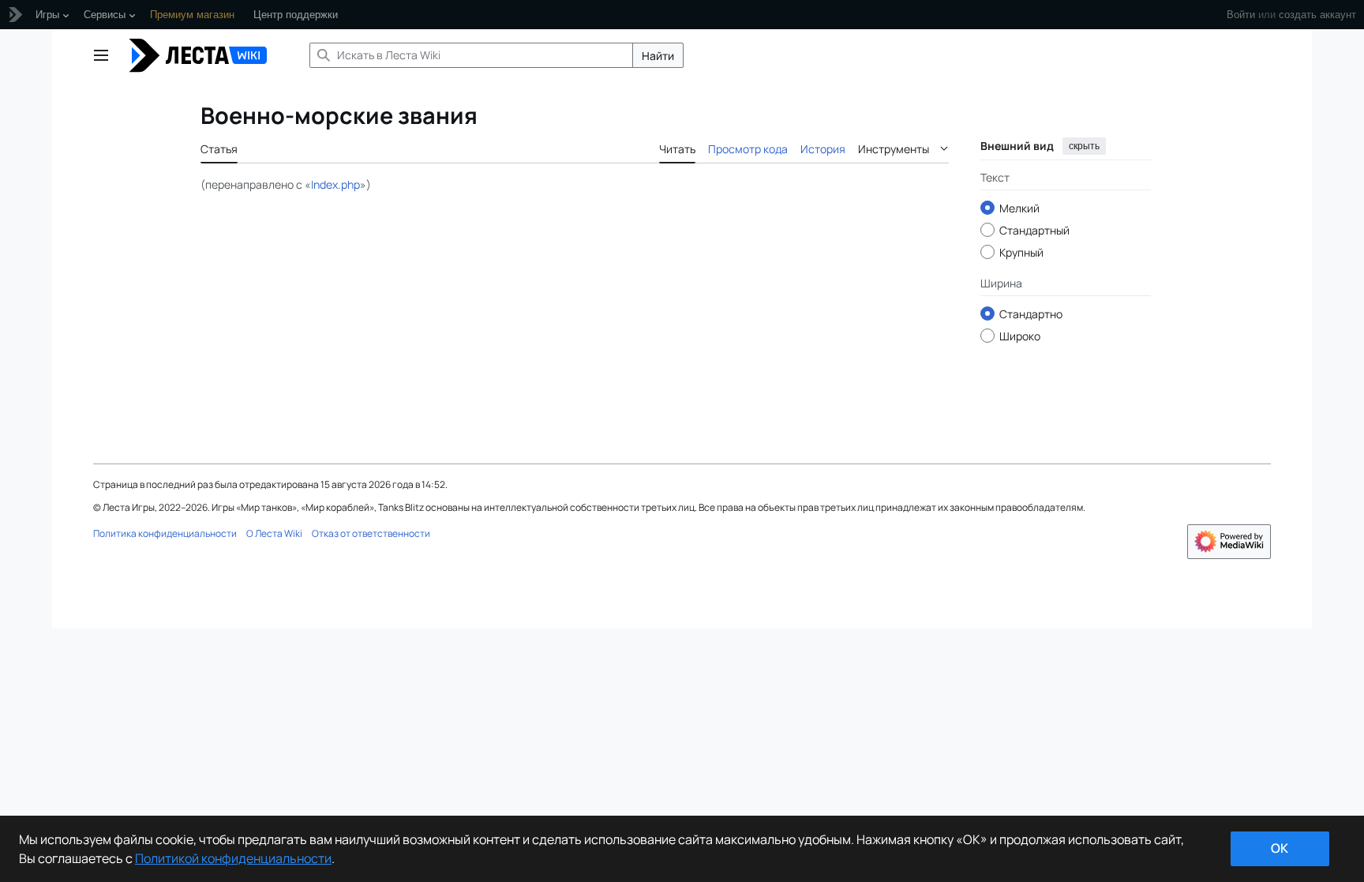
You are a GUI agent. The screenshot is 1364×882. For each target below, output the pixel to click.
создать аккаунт (1317, 15)
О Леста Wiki (274, 533)
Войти (1241, 15)
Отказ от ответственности (371, 533)
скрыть (1084, 146)
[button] (101, 55)
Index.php (335, 184)
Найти (658, 55)
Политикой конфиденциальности (233, 858)
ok (1279, 848)
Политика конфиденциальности (165, 533)
